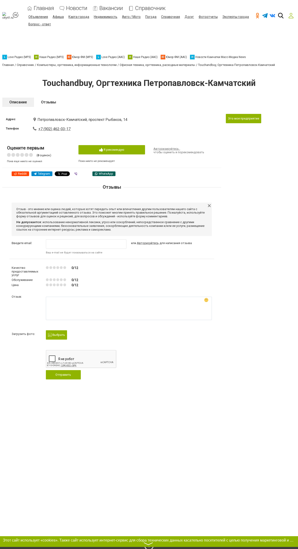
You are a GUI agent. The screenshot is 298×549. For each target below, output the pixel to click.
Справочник (150, 8)
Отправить (63, 374)
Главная (44, 8)
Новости (76, 8)
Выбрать (58, 335)
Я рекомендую (113, 149)
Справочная (170, 17)
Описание (18, 102)
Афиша (58, 17)
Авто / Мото (131, 17)
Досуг (189, 17)
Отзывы (48, 102)
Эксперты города (235, 17)
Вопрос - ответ (39, 24)
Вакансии (111, 8)
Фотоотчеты (208, 17)
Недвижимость (105, 17)
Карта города (78, 17)
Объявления (38, 17)
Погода (150, 17)
